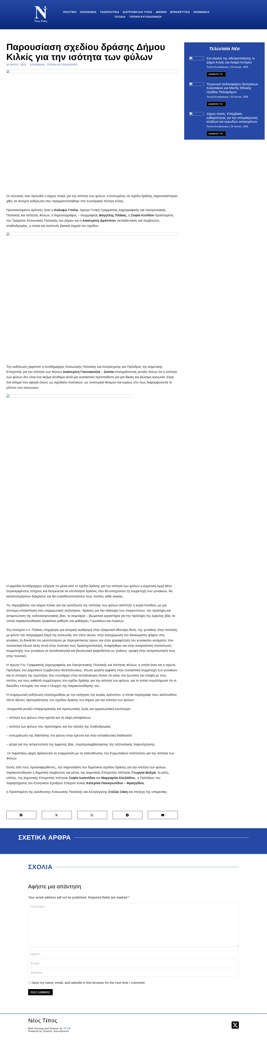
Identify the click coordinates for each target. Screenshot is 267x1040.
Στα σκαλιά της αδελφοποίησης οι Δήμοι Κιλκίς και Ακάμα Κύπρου (231, 60)
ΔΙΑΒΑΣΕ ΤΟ (216, 74)
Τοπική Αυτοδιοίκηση (62, 64)
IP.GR (67, 1028)
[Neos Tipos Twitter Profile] (235, 1025)
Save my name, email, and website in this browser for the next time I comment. (88, 983)
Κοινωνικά (37, 64)
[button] (21, 815)
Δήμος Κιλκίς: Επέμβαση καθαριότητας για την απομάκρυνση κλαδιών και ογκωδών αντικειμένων (232, 117)
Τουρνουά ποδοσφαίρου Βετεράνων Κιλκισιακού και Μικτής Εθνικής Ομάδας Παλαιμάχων (232, 88)
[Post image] (196, 62)
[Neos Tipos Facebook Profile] (224, 1025)
